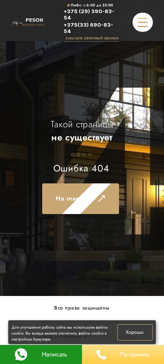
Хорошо (135, 332)
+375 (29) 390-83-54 (89, 14)
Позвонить (135, 354)
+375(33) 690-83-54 (88, 28)
